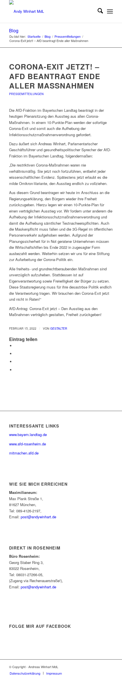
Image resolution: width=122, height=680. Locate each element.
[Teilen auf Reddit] (16, 369)
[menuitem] (97, 11)
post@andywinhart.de (38, 516)
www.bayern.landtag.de (28, 434)
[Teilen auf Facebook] (16, 345)
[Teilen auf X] (16, 353)
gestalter (58, 328)
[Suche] (97, 11)
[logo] (50, 11)
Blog (13, 30)
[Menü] (110, 11)
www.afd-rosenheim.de (27, 444)
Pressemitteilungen (26, 94)
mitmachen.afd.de (24, 453)
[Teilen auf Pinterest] (16, 361)
